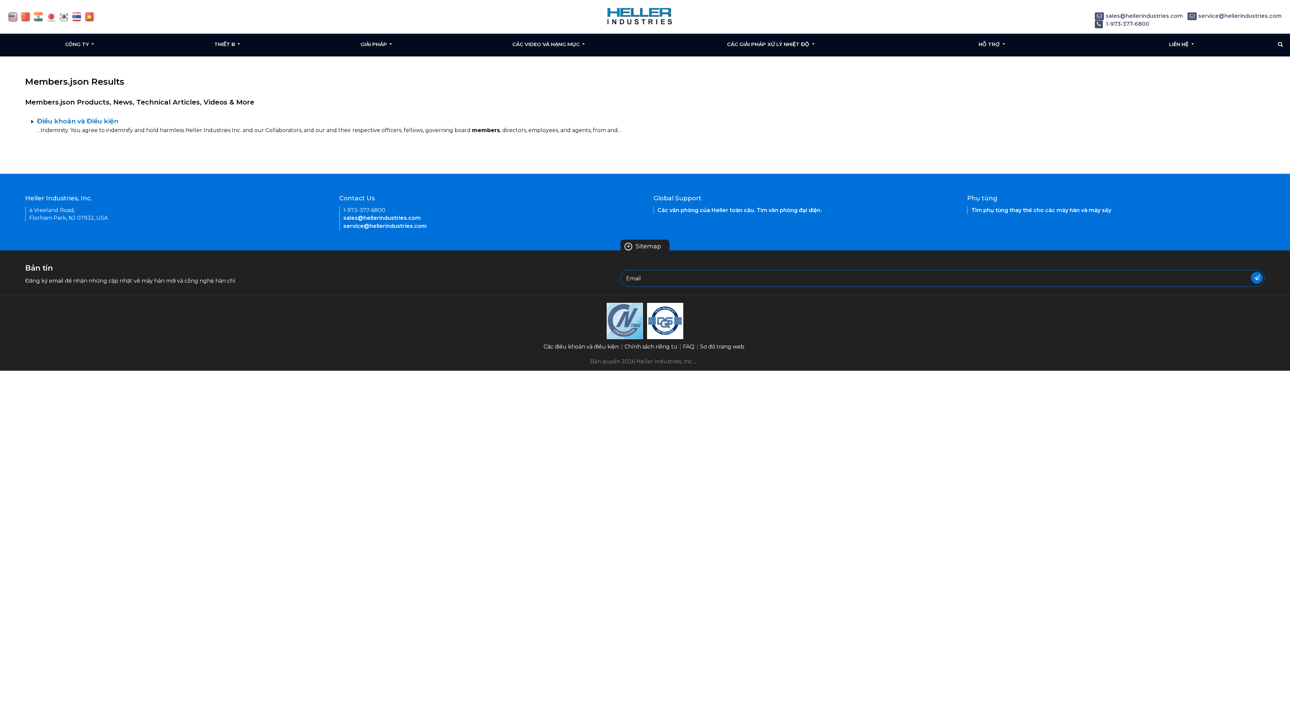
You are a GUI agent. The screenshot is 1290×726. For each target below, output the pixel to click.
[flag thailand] (76, 16)
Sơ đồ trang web (722, 347)
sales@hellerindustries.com (1144, 16)
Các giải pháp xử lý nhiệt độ (769, 44)
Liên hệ (1179, 44)
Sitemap (643, 246)
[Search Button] (1280, 44)
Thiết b (225, 44)
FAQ (688, 347)
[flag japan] (51, 16)
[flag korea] (64, 16)
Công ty (77, 44)
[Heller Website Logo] (640, 16)
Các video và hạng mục (546, 44)
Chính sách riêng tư (651, 347)
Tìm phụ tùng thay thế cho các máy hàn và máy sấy (1041, 210)
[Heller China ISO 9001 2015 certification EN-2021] (665, 320)
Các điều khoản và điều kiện (581, 347)
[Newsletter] (1257, 278)
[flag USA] (12, 16)
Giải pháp (374, 44)
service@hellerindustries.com (1240, 16)
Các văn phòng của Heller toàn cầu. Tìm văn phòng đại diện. (739, 210)
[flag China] (25, 16)
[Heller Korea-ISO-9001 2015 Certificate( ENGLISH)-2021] (625, 320)
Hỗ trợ (990, 44)
